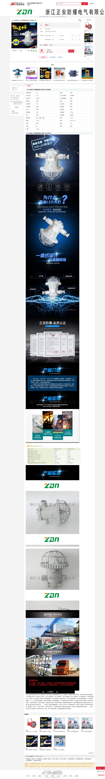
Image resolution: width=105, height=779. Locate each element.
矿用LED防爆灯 (63, 759)
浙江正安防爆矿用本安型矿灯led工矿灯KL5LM (62, 80)
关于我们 (27, 776)
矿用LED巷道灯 (55, 759)
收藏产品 (15, 50)
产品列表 (44, 16)
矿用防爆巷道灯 (88, 759)
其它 (47, 16)
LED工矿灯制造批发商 (57, 771)
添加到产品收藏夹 (14, 113)
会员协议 (58, 776)
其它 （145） (14, 89)
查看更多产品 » (91, 753)
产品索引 (13, 111)
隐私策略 (52, 776)
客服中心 (40, 776)
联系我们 (34, 776)
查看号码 (71, 51)
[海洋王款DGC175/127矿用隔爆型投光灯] (88, 25)
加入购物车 (53, 57)
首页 (40, 16)
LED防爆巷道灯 (39, 759)
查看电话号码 (15, 97)
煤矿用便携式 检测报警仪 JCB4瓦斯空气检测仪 (48, 80)
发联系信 (43, 57)
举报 (21, 50)
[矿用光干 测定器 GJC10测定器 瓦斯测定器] (88, 37)
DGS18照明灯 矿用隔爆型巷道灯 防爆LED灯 (54, 772)
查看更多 (16, 107)
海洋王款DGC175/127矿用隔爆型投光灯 (92, 30)
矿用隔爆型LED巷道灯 (30, 759)
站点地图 (46, 776)
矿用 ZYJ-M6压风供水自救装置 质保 (32, 80)
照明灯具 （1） (15, 88)
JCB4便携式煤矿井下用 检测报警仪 (87, 80)
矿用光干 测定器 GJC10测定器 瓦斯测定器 (92, 43)
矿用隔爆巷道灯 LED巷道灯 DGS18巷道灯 (19, 80)
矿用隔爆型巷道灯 (80, 759)
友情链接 (76, 776)
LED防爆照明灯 (28, 760)
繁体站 (71, 776)
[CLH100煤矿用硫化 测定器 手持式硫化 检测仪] (88, 50)
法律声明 (65, 776)
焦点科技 (54, 777)
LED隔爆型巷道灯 (71, 759)
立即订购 (60, 57)
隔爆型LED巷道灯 (47, 759)
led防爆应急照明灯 (37, 760)
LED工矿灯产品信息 (47, 771)
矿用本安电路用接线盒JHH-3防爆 (73, 80)
